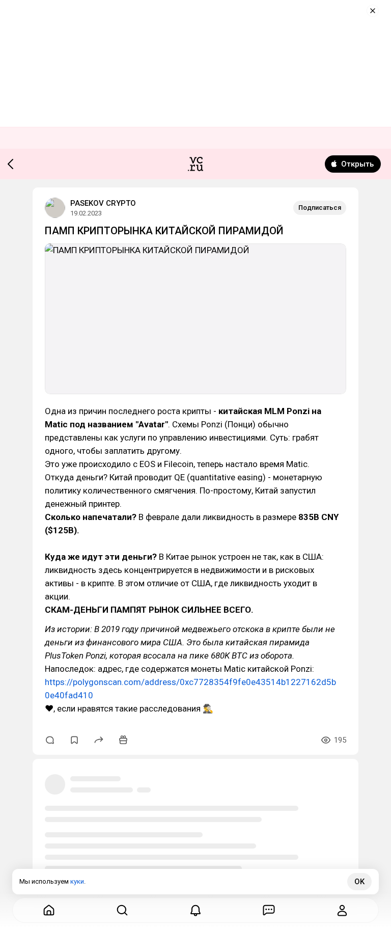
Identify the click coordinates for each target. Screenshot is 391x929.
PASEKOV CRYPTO (103, 203)
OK (359, 881)
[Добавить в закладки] (74, 740)
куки (77, 881)
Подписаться (319, 207)
